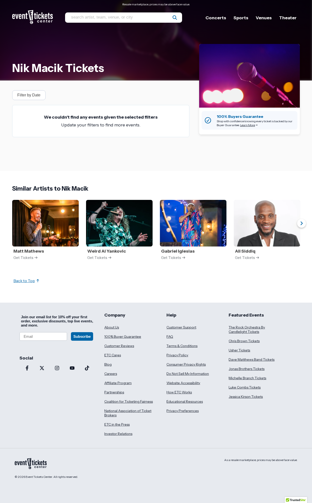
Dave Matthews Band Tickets (251, 359)
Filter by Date (28, 95)
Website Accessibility (183, 383)
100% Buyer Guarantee (122, 336)
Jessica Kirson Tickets (246, 396)
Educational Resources (184, 401)
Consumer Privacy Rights (186, 364)
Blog (108, 364)
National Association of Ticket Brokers (127, 413)
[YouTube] (72, 368)
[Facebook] (27, 368)
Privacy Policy (177, 355)
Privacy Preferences (182, 411)
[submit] (175, 17)
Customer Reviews (119, 346)
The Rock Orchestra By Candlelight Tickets (247, 329)
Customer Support (181, 327)
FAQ (169, 336)
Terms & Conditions (181, 346)
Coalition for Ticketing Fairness (128, 401)
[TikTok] (87, 368)
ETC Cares (112, 355)
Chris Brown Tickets (244, 341)
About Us (111, 327)
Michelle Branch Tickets (247, 378)
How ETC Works (179, 392)
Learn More (247, 125)
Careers (110, 373)
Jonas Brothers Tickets (246, 369)
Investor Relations (118, 433)
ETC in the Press (117, 424)
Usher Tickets (239, 350)
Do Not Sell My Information (187, 373)
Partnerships (114, 392)
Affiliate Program (118, 383)
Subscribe (82, 336)
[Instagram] (57, 368)
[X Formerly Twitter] (42, 368)
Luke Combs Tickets (245, 387)
